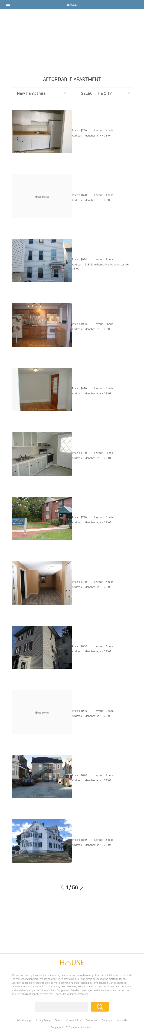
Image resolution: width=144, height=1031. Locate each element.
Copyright (107, 1020)
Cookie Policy (73, 1020)
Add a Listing (24, 1020)
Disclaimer (91, 1020)
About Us (122, 1020)
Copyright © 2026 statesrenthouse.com (72, 1027)
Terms (58, 1020)
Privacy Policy (42, 1020)
